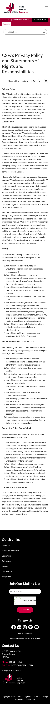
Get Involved (7, 571)
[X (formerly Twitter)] (40, 81)
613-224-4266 (12, 662)
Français (6, 24)
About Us (6, 545)
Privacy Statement (25, 634)
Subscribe (25, 609)
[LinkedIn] (46, 81)
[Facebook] (33, 81)
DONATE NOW (40, 20)
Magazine (6, 576)
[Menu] (46, 8)
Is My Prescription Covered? (18, 20)
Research (6, 566)
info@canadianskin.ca (11, 670)
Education (6, 555)
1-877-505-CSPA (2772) (17, 665)
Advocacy (6, 561)
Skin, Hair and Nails (10, 550)
